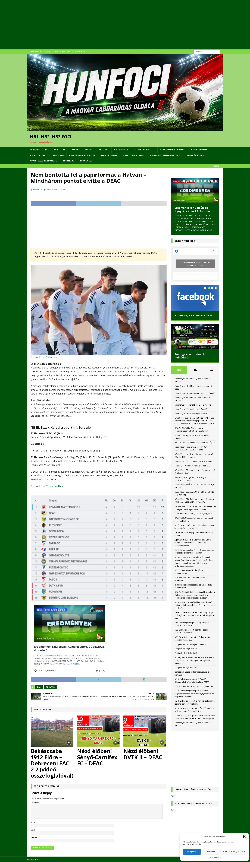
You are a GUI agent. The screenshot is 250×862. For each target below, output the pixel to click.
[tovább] (208, 230)
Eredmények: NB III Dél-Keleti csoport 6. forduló (194, 393)
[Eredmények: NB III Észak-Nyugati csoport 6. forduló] (195, 190)
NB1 (47, 149)
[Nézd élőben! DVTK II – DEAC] (145, 731)
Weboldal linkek (108, 155)
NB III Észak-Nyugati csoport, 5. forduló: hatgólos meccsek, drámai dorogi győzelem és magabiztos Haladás (194, 693)
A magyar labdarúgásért (82, 155)
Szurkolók (58, 155)
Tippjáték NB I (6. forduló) (185, 667)
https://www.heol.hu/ (51, 486)
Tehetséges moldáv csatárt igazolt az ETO (192, 466)
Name (33, 822)
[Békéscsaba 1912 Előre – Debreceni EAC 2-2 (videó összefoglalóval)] (52, 731)
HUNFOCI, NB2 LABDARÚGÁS (193, 315)
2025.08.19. (37, 189)
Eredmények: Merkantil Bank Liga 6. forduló (192, 405)
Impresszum (68, 161)
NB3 (65, 149)
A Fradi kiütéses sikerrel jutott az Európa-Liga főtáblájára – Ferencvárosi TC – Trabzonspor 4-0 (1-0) (194, 615)
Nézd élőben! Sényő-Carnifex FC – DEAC (97, 757)
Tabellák (102, 149)
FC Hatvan (50, 687)
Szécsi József (51, 189)
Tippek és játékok (196, 155)
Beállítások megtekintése (234, 851)
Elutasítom (211, 851)
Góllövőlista (121, 149)
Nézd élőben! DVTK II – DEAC (142, 754)
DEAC (39, 687)
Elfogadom (191, 851)
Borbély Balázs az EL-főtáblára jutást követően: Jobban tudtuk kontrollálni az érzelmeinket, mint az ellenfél (194, 605)
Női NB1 (75, 149)
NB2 (56, 149)
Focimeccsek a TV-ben (133, 155)
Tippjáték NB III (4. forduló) (185, 648)
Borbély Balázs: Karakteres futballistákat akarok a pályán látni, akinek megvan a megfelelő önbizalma (194, 660)
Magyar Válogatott (144, 149)
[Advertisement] (105, 28)
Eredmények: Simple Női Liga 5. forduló (190, 413)
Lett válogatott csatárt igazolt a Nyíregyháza (193, 513)
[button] (244, 836)
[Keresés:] (207, 51)
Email (33, 830)
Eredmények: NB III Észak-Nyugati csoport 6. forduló (192, 209)
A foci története (39, 155)
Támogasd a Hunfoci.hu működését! (190, 355)
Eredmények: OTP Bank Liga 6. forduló (190, 409)
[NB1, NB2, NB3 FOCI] (125, 130)
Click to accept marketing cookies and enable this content (195, 263)
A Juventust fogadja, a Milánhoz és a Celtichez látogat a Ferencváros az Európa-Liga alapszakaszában (193, 543)
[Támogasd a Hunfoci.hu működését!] (195, 336)
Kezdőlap (35, 149)
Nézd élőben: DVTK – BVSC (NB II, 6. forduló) (193, 461)
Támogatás (86, 161)
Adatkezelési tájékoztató (43, 161)
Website (34, 837)
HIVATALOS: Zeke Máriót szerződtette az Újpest (194, 442)
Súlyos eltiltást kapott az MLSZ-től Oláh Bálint (193, 686)
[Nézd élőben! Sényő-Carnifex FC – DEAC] (98, 731)
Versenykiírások (199, 149)
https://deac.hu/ (48, 357)
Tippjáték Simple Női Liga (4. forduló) (190, 644)
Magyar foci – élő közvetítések (166, 155)
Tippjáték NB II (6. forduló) (185, 653)
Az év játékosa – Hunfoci (172, 149)
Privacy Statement (214, 857)
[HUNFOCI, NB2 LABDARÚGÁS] (195, 297)
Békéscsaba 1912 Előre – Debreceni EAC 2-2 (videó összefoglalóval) (52, 763)
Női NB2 (88, 149)
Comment (35, 802)
